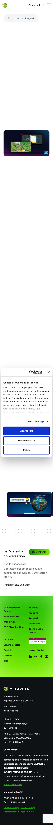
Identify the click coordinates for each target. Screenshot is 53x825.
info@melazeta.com (17, 584)
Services (33, 607)
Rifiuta (26, 450)
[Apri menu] (49, 5)
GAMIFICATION (14, 81)
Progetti (29, 18)
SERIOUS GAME (34, 74)
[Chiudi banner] (49, 372)
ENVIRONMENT (14, 101)
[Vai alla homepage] (4, 5)
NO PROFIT (11, 88)
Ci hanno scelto (12, 645)
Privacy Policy (28, 807)
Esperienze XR (11, 616)
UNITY (9, 94)
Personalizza (25, 440)
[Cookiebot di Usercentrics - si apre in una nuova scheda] (31, 372)
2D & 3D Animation (14, 627)
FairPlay (20, 342)
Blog (6, 660)
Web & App (9, 621)
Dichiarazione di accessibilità (19, 811)
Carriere (8, 655)
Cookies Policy (11, 807)
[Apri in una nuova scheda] (26, 475)
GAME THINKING (37, 94)
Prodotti (33, 613)
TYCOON (10, 108)
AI (20, 94)
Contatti (8, 650)
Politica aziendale (13, 784)
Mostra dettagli (36, 421)
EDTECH (33, 81)
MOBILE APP (12, 74)
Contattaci (39, 552)
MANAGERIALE (37, 101)
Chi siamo (9, 639)
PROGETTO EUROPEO (35, 88)
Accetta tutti (26, 431)
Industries (34, 623)
